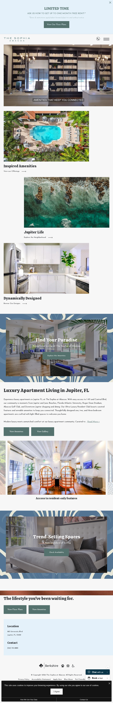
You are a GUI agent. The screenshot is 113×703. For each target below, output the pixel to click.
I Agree (57, 691)
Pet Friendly (80, 679)
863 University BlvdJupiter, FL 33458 (15, 633)
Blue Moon (68, 679)
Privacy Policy (23, 679)
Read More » (93, 422)
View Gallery (42, 432)
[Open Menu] (106, 39)
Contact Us (84, 699)
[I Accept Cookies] (109, 684)
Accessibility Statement (41, 679)
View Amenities (16, 432)
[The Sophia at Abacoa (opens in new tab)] (48, 665)
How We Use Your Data (28, 699)
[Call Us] (98, 39)
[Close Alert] (110, 3)
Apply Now (57, 679)
